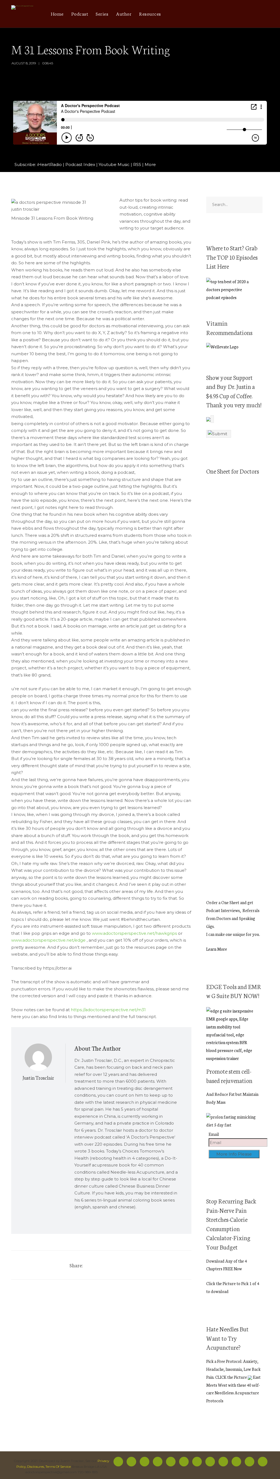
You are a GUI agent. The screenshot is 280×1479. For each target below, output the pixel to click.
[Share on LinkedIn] (120, 1265)
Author (124, 13)
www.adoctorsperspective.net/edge (48, 940)
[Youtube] (211, 14)
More (150, 164)
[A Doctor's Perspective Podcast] (22, 8)
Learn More (216, 949)
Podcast (79, 13)
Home (57, 13)
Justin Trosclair (38, 1077)
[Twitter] (189, 14)
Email (214, 1134)
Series (102, 13)
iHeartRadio (49, 164)
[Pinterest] (234, 14)
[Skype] (256, 14)
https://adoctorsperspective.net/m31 (108, 1009)
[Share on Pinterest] (110, 1265)
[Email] (263, 14)
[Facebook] (182, 14)
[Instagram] (197, 14)
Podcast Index (80, 164)
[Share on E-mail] (131, 1265)
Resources (150, 13)
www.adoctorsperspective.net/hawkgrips (134, 933)
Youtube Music (114, 164)
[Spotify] (204, 14)
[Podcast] (219, 14)
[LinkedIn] (241, 14)
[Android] (226, 14)
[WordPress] (248, 14)
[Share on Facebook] (90, 1265)
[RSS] (184, 1461)
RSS (137, 164)
